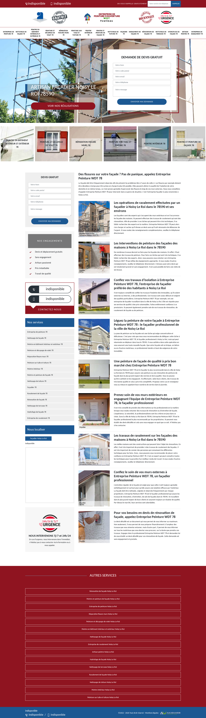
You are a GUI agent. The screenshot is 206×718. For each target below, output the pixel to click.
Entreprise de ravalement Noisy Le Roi (103, 644)
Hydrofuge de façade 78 (174, 33)
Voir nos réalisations (63, 106)
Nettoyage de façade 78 (21, 33)
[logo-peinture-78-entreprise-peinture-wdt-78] (103, 17)
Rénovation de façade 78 (148, 33)
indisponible (36, 3)
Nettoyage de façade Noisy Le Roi (103, 637)
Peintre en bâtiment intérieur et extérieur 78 (35, 33)
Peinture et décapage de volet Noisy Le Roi (103, 622)
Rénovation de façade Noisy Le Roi (103, 591)
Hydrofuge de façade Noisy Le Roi (103, 660)
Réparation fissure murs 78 (63, 33)
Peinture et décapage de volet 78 (50, 33)
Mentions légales (151, 713)
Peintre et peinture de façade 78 (100, 33)
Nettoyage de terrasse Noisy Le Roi (103, 667)
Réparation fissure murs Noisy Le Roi (103, 614)
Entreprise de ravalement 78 (197, 33)
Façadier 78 (123, 33)
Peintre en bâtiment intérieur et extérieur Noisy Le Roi (103, 629)
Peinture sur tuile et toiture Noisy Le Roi (103, 697)
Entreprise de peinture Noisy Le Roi (103, 607)
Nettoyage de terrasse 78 (161, 33)
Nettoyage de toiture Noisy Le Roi (103, 682)
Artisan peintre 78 (185, 33)
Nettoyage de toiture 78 (113, 33)
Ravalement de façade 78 (135, 33)
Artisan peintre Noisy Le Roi (103, 652)
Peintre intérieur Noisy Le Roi (103, 690)
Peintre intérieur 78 (88, 33)
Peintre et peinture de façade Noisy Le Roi (103, 599)
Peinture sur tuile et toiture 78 (76, 33)
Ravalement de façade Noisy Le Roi (103, 675)
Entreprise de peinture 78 (8, 33)
